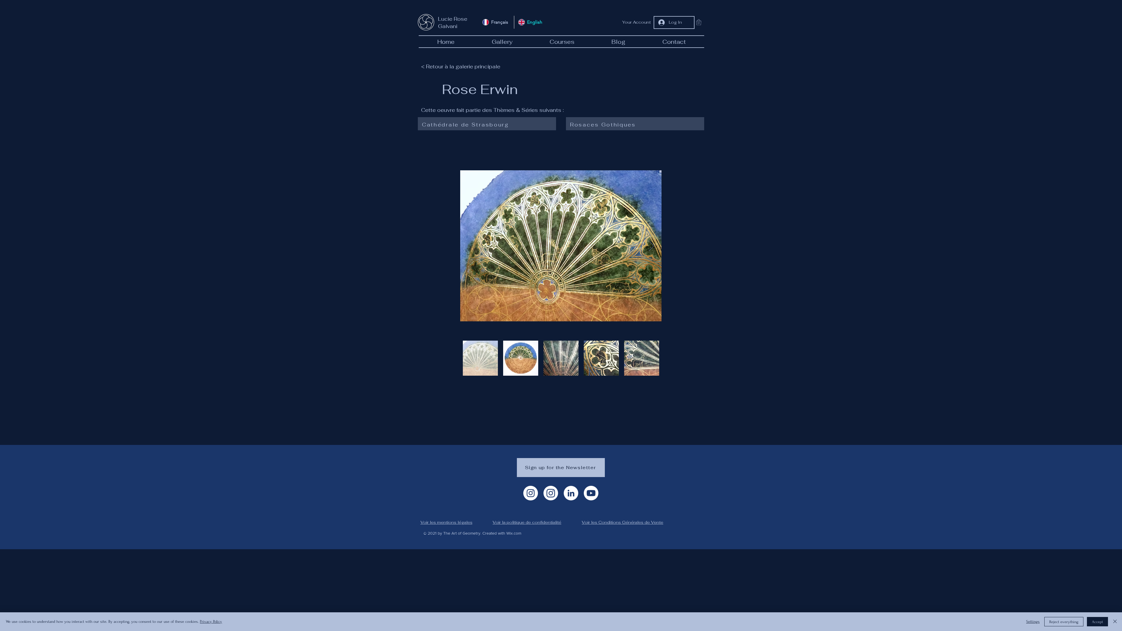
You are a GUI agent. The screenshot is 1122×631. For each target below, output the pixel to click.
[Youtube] (591, 493)
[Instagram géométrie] (550, 493)
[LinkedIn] (571, 493)
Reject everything (1063, 622)
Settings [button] (1033, 621)
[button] (698, 22)
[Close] (1114, 621)
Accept (1097, 622)
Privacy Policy (211, 621)
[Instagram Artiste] (530, 493)
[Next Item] (651, 246)
